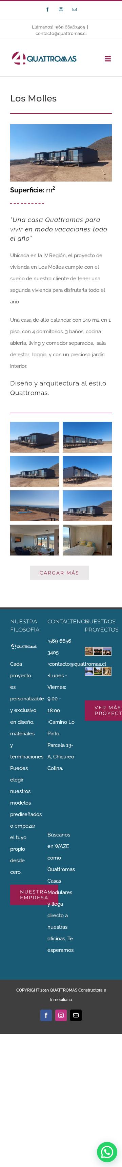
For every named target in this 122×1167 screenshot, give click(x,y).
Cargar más (59, 573)
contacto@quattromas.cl (61, 33)
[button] (107, 1152)
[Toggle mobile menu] (108, 58)
